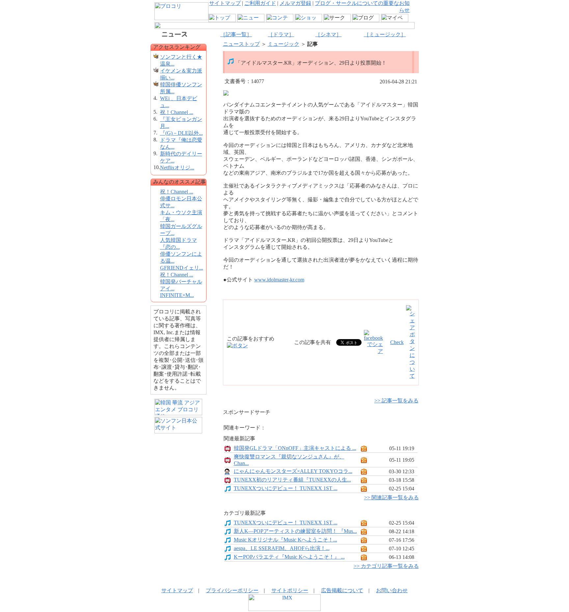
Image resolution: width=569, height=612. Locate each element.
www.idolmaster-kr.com (279, 279)
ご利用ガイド (260, 3)
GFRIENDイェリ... (181, 268)
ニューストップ (241, 44)
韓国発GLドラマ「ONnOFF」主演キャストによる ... (295, 448)
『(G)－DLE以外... (181, 133)
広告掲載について (342, 590)
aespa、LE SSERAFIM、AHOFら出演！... (282, 548)
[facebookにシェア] (373, 351)
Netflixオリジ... (177, 167)
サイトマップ (225, 3)
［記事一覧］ (236, 34)
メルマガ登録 (295, 3)
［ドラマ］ (281, 34)
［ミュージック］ (385, 34)
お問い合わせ (392, 590)
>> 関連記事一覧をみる (391, 497)
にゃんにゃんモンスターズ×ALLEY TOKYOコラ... (293, 471)
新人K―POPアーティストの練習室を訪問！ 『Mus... (295, 531)
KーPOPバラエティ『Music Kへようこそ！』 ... (289, 557)
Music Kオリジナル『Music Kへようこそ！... (285, 539)
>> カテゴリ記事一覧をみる (386, 566)
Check (397, 342)
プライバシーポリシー (232, 590)
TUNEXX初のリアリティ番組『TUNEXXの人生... (292, 479)
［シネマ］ (328, 34)
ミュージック (283, 44)
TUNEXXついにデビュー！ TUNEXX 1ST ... (286, 488)
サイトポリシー (289, 590)
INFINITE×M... (177, 295)
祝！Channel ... (176, 112)
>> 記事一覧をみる (396, 400)
